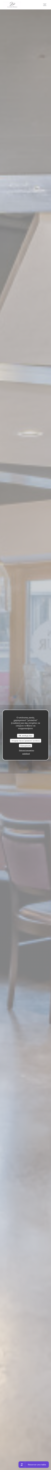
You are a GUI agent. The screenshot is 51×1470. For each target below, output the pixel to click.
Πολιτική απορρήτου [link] (26, 750)
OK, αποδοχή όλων (26, 736)
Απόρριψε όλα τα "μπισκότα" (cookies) (25, 741)
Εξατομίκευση (25, 746)
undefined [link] (26, 754)
